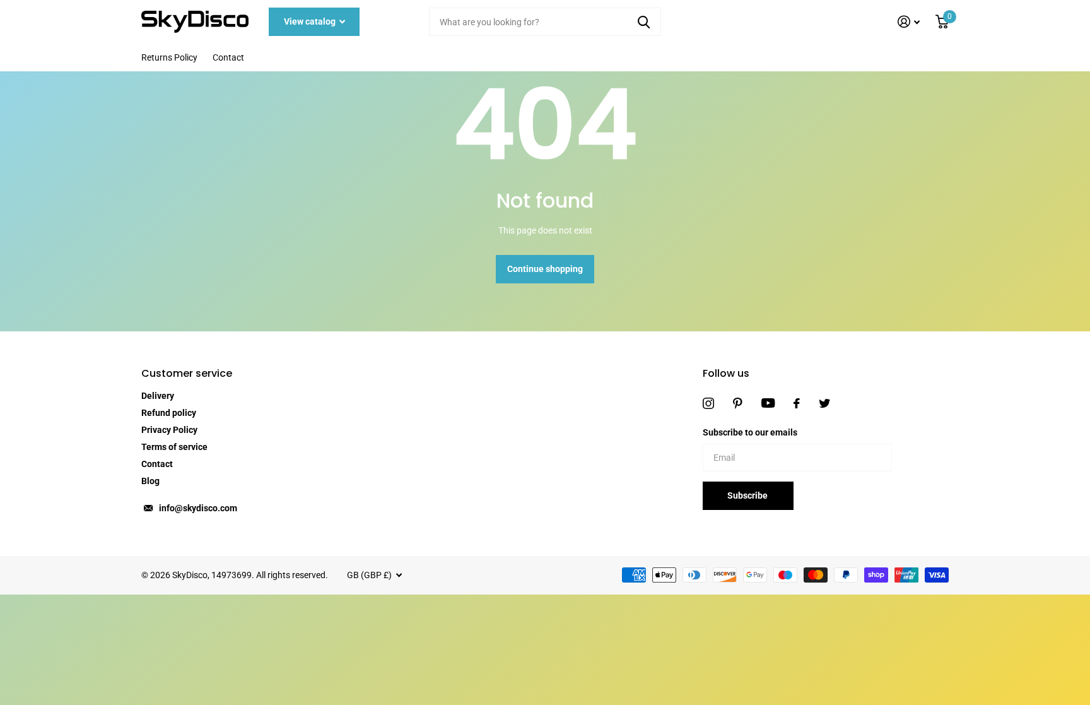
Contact (228, 57)
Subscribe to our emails (750, 432)
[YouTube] (768, 403)
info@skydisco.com (198, 508)
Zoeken (643, 22)
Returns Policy (169, 57)
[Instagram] (708, 403)
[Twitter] (824, 403)
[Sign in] (909, 22)
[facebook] (797, 403)
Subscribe (748, 495)
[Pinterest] (737, 403)
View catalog (310, 21)
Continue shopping (545, 269)
